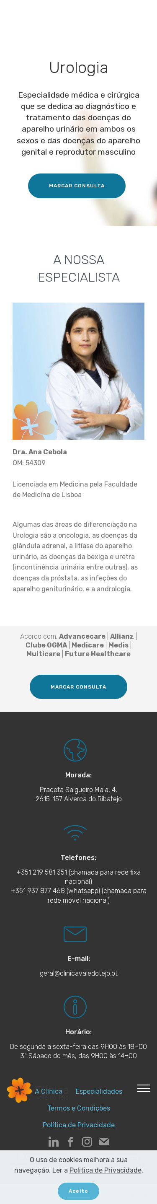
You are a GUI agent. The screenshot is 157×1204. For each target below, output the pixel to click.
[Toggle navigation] (143, 1088)
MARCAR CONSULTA (77, 186)
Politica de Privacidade (105, 1170)
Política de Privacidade (79, 1125)
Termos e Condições (78, 1108)
